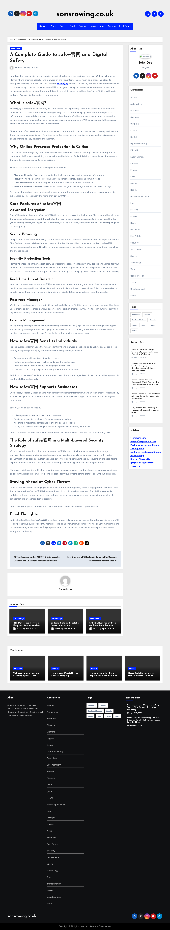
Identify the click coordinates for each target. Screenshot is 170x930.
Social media (136, 249)
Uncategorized (137, 289)
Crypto (133, 130)
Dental (133, 137)
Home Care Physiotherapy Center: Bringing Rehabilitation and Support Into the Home (144, 720)
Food (72, 26)
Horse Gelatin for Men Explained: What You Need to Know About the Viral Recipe (145, 382)
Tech (143, 325)
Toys (132, 269)
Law (132, 203)
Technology (16, 48)
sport (134, 325)
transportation (97, 26)
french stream (138, 438)
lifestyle (43, 26)
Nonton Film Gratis (140, 459)
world (134, 331)
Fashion (82, 26)
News (133, 223)
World (53, 26)
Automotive (136, 104)
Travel (63, 26)
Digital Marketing (138, 144)
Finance (134, 170)
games (133, 183)
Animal (133, 97)
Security (134, 243)
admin (20, 67)
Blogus (92, 926)
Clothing (134, 124)
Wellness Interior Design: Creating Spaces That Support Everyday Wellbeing (145, 352)
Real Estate (125, 26)
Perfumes (135, 229)
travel (152, 325)
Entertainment (137, 157)
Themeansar (105, 926)
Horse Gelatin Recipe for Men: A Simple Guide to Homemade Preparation (145, 396)
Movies (133, 216)
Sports (133, 256)
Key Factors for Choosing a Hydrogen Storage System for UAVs (145, 410)
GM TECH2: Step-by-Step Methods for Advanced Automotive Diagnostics (102, 626)
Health (133, 190)
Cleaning (134, 117)
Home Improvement (139, 196)
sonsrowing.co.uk (85, 14)
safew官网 (62, 83)
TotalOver (135, 466)
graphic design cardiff (141, 463)
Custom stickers (139, 320)
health (153, 320)
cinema (147, 314)
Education (135, 150)
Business (111, 26)
